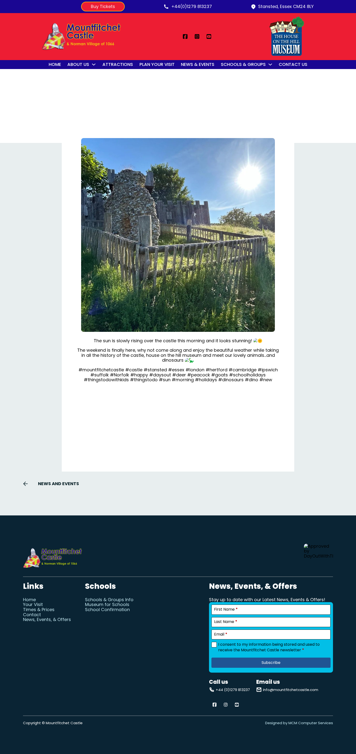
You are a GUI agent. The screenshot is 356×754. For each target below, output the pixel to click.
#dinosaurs (231, 380)
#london (195, 370)
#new (265, 380)
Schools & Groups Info (109, 599)
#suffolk (99, 375)
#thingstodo (144, 380)
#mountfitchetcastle (101, 370)
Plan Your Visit (157, 64)
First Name (226, 609)
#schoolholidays (247, 375)
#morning (183, 380)
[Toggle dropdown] (94, 64)
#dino (251, 380)
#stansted (155, 370)
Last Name (225, 621)
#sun (164, 380)
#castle (133, 370)
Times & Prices (38, 609)
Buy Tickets (103, 6)
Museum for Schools (107, 604)
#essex (176, 370)
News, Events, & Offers (47, 619)
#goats (219, 375)
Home (55, 64)
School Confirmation (107, 609)
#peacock (198, 375)
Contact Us (293, 64)
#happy (139, 375)
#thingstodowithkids (106, 380)
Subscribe (271, 662)
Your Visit (33, 604)
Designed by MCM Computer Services (299, 722)
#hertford (216, 370)
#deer (179, 375)
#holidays (206, 380)
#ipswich (268, 370)
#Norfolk (119, 375)
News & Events (197, 64)
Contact (32, 614)
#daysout (160, 375)
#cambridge (242, 370)
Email (220, 634)
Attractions (117, 64)
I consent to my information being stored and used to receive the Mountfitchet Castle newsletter (269, 647)
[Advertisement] (178, 422)
